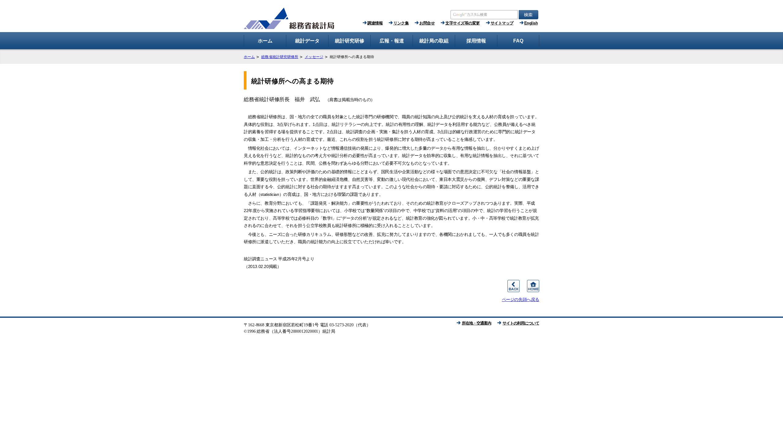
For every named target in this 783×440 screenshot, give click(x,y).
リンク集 (401, 23)
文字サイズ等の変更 (462, 23)
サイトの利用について (521, 323)
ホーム (249, 57)
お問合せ (427, 23)
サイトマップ (502, 23)
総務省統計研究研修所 (279, 57)
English (531, 23)
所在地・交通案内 (476, 323)
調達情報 (375, 23)
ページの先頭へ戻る (520, 299)
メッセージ (314, 57)
